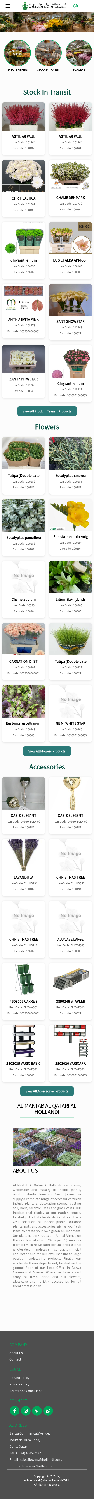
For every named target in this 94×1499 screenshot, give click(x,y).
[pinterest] (37, 1411)
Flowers (79, 69)
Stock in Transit (48, 69)
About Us (16, 1353)
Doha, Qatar (18, 1446)
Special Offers (17, 69)
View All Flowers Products (47, 751)
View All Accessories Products (47, 1091)
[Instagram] (26, 1411)
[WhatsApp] (48, 1411)
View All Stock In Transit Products (47, 411)
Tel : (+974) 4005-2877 (25, 1453)
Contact (15, 1359)
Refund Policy (19, 1377)
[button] (74, 5)
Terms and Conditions (25, 1391)
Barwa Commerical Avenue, (29, 1433)
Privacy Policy (19, 1384)
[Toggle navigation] (8, 6)
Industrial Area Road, (24, 1440)
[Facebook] (14, 1411)
